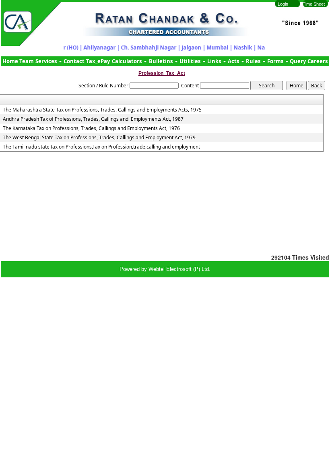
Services (46, 61)
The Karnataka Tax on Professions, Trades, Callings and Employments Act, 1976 (91, 128)
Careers (317, 61)
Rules (254, 61)
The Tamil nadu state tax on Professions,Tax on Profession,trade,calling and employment (101, 147)
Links (214, 61)
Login (283, 4)
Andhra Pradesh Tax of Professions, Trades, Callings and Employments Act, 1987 (93, 119)
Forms (276, 61)
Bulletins (161, 61)
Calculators (127, 61)
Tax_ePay (98, 61)
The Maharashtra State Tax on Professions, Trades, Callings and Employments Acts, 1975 (102, 110)
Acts (234, 61)
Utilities (190, 61)
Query (298, 61)
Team (26, 61)
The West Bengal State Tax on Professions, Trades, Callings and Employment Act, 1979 (99, 137)
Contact (74, 61)
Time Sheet (314, 4)
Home (10, 61)
